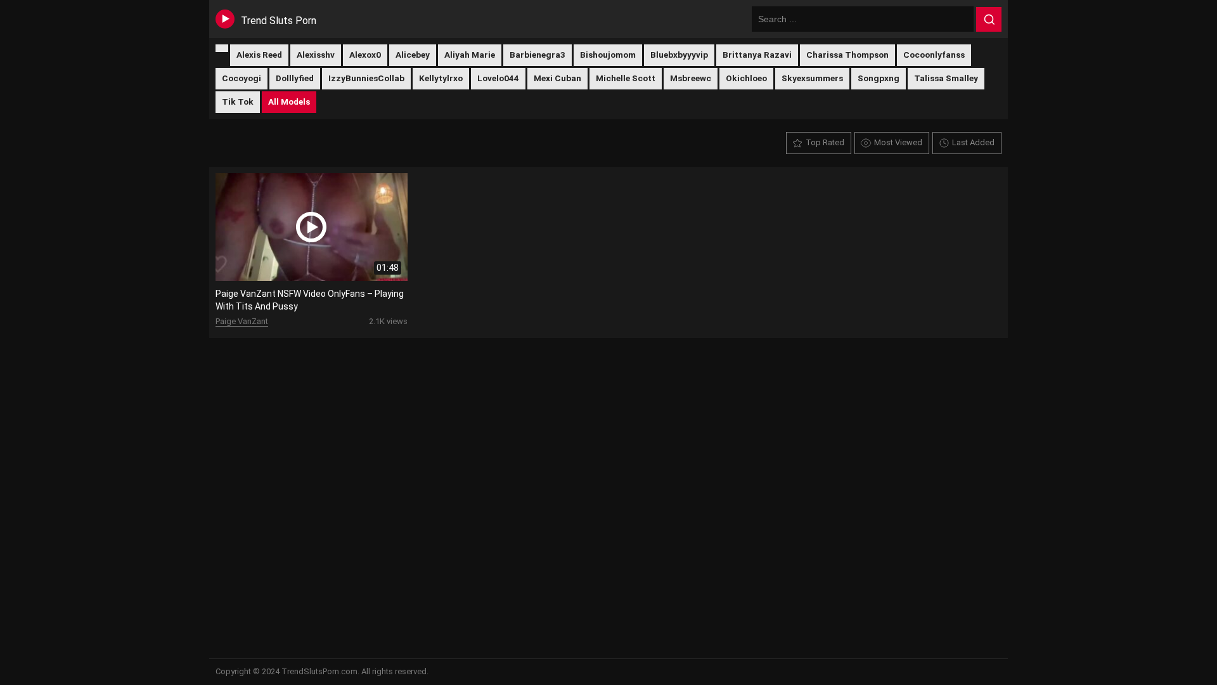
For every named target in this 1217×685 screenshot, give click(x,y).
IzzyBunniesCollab (366, 78)
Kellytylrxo (441, 78)
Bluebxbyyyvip (679, 54)
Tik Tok (238, 101)
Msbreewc (690, 78)
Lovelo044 (498, 78)
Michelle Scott (625, 78)
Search (988, 19)
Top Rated (825, 142)
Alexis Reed (259, 54)
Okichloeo (746, 78)
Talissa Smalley (946, 78)
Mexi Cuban (557, 78)
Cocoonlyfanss (934, 54)
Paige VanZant (242, 321)
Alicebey (413, 54)
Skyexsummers (812, 78)
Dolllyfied (295, 78)
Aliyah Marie (469, 54)
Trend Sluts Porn (278, 21)
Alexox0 (365, 54)
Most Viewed (898, 142)
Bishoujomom (608, 54)
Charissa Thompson (847, 54)
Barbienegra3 (537, 54)
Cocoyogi (241, 78)
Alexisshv (316, 54)
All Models (289, 101)
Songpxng (878, 78)
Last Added (973, 142)
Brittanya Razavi (757, 54)
